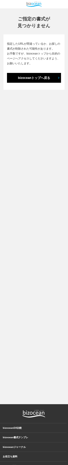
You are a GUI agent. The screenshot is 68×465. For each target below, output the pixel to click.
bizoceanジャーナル (14, 447)
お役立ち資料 (10, 456)
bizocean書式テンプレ (15, 437)
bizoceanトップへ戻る (34, 78)
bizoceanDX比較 (12, 427)
